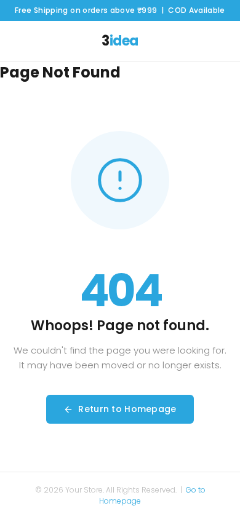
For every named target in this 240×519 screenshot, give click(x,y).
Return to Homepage (127, 409)
